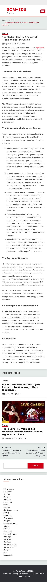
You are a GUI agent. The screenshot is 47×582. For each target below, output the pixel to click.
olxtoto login (8, 531)
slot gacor (7, 497)
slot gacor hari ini (10, 544)
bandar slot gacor (10, 523)
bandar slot (7, 491)
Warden (22, 44)
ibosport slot (8, 555)
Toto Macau (8, 518)
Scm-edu (16, 9)
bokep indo (7, 515)
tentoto (6, 505)
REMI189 (7, 542)
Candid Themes (23, 576)
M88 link (6, 494)
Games (5, 33)
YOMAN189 (8, 539)
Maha (18, 394)
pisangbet (7, 513)
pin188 (6, 528)
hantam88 (7, 502)
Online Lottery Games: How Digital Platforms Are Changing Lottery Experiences (21, 387)
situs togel (7, 536)
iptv (4, 552)
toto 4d (6, 526)
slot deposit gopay (10, 510)
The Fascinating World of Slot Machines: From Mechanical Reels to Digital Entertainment (22, 431)
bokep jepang (8, 489)
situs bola (7, 499)
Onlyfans (7, 507)
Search (35, 466)
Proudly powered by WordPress (15, 574)
